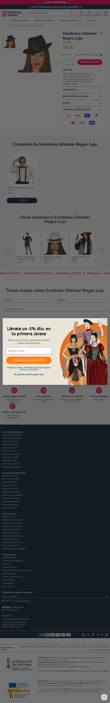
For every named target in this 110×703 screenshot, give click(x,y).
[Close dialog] (104, 321)
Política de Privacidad (29, 369)
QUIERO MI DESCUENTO (29, 360)
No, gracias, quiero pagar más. (29, 374)
